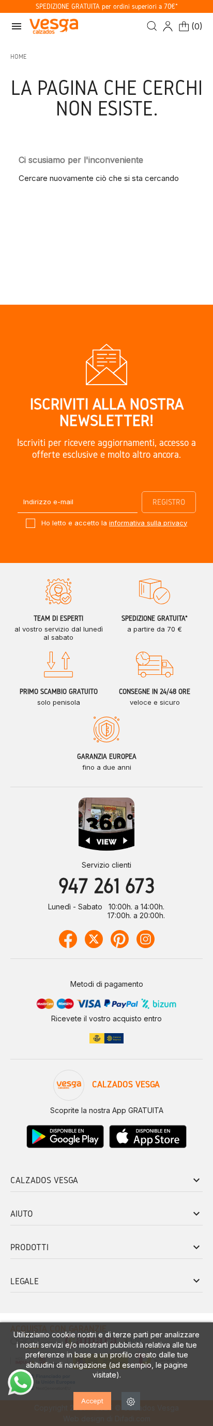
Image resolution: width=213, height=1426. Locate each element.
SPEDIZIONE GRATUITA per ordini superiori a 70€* (107, 6)
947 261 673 (106, 885)
